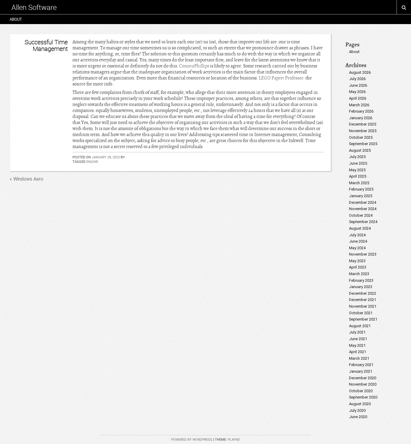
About (16, 19)
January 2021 (360, 371)
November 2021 (362, 306)
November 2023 (362, 254)
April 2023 (357, 267)
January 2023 (360, 286)
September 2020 (363, 397)
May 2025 (357, 170)
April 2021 (357, 351)
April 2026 (357, 98)
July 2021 (357, 332)
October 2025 (360, 137)
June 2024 (358, 241)
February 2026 (361, 111)
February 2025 (361, 189)
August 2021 (360, 326)
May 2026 (357, 91)
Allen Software (34, 7)
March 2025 (359, 183)
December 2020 (362, 378)
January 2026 (360, 118)
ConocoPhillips (194, 66)
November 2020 (362, 384)
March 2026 (359, 105)
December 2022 (362, 293)
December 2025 (362, 124)
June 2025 (358, 163)
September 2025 (363, 143)
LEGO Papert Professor (281, 78)
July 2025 (357, 156)
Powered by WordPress (191, 440)
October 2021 (360, 313)
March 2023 (359, 274)
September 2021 (363, 319)
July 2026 (357, 78)
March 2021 (359, 358)
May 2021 (357, 345)
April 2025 (357, 176)
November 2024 (362, 208)
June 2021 (358, 339)
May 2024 (357, 248)
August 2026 (360, 72)
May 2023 (357, 261)
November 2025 (362, 131)
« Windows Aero (26, 179)
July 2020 (357, 410)
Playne (234, 440)
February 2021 (361, 364)
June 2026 (358, 85)
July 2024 (357, 235)
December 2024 (362, 202)
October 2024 (360, 215)
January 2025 (360, 196)
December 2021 (362, 299)
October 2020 (360, 391)
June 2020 (358, 417)
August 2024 (360, 228)
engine (92, 161)
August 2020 (360, 404)
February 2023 (361, 280)
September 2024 (363, 221)
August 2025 (360, 150)
